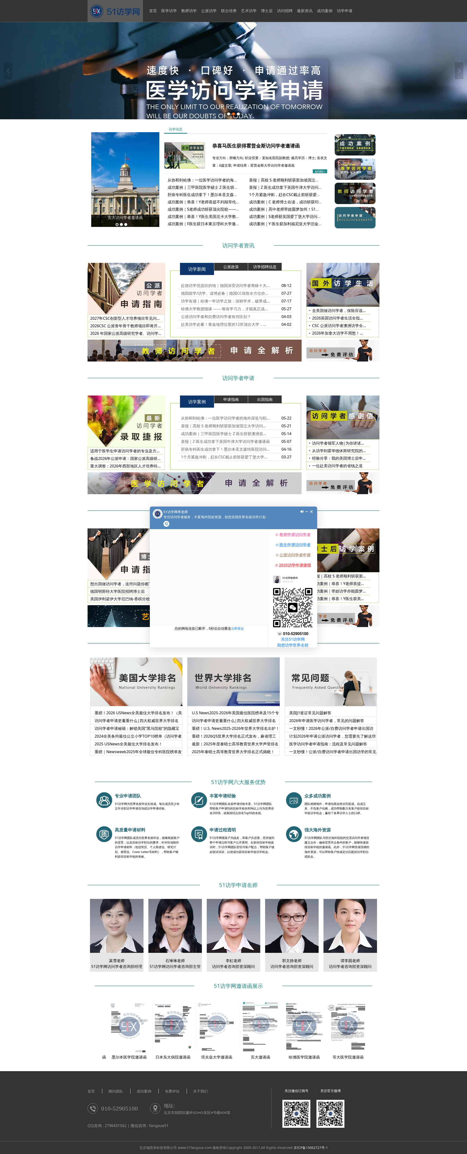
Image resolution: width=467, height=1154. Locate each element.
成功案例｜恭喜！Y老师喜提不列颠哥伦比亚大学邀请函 (215, 202)
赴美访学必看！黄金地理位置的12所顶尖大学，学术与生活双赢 (225, 324)
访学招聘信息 (265, 266)
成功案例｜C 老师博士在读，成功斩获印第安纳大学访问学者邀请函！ (309, 202)
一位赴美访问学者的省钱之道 (337, 465)
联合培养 (229, 10)
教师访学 (189, 10)
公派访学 (209, 10)
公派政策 (231, 266)
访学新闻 (197, 269)
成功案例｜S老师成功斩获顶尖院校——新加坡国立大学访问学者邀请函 (229, 209)
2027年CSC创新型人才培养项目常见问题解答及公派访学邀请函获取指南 (152, 318)
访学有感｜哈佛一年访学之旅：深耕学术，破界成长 (225, 301)
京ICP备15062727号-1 (311, 1147)
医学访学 (169, 10)
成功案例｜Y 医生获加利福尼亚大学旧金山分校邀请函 (295, 223)
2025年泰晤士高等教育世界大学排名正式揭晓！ (233, 751)
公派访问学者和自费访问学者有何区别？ (216, 316)
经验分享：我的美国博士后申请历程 (343, 458)
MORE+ (320, 171)
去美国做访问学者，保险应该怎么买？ (345, 310)
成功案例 (324, 10)
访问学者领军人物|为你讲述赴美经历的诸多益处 (354, 443)
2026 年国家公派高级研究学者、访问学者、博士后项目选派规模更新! (150, 333)
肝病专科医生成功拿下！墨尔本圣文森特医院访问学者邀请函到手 (224, 194)
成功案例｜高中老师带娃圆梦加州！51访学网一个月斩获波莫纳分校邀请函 (313, 209)
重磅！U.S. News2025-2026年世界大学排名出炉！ (235, 728)
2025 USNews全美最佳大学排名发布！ (128, 744)
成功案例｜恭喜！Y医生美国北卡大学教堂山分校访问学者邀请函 (223, 216)
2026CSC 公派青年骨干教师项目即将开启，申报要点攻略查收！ (145, 325)
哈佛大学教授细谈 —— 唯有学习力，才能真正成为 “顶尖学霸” (225, 308)
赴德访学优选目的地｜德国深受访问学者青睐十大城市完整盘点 (225, 285)
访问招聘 (285, 10)
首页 (153, 10)
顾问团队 (115, 1091)
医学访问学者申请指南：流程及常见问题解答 (328, 744)
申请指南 (231, 399)
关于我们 (200, 1091)
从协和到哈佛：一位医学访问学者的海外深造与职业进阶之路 (220, 180)
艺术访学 (249, 10)
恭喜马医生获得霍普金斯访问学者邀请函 (256, 145)
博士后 (267, 10)
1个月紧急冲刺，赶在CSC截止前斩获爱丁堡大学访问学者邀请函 (304, 194)
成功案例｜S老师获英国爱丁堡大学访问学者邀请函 (293, 216)
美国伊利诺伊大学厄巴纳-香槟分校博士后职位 (129, 599)
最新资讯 (305, 10)
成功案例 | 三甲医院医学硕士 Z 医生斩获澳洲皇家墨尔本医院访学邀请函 (230, 187)
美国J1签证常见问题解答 (310, 712)
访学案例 (197, 402)
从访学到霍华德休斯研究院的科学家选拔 (347, 450)
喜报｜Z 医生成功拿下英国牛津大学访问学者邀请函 (293, 187)
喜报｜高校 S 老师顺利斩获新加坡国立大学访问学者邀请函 (299, 180)
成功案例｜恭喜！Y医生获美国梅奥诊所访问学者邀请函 (360, 598)
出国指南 (265, 399)
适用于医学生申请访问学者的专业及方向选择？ (131, 451)
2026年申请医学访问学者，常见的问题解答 (326, 720)
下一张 (459, 70)
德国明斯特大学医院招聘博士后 (117, 591)
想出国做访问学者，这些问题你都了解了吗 (127, 583)
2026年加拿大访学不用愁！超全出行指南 (347, 333)
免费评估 (172, 1091)
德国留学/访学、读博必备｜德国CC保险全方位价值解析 (225, 293)
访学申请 (344, 10)
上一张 (8, 70)
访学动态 (175, 129)
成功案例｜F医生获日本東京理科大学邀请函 (205, 223)
